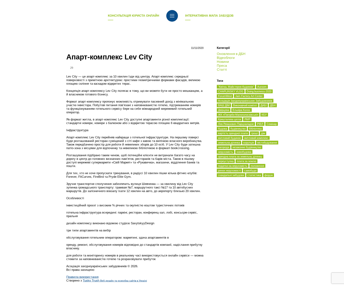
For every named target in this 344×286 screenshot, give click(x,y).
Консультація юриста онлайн (133, 15)
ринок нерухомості (229, 170)
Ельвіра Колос (241, 110)
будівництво (238, 128)
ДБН (273, 105)
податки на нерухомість (232, 165)
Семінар (272, 123)
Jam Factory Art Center (249, 96)
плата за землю (246, 161)
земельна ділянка (229, 142)
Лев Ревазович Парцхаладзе (236, 123)
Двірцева (223, 110)
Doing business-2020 (259, 91)
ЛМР (247, 119)
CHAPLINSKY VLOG (230, 91)
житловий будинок (229, 137)
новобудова (243, 151)
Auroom (262, 86)
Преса (222, 65)
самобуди (250, 170)
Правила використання (82, 277)
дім (263, 133)
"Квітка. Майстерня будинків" (236, 86)
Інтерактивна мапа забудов (209, 15)
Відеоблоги (226, 58)
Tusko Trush (115, 280)
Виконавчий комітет (245, 105)
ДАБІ (264, 105)
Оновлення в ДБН (231, 54)
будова (222, 128)
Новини (223, 62)
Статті (222, 69)
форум (268, 175)
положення (257, 165)
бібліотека (255, 128)
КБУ (264, 114)
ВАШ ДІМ (224, 105)
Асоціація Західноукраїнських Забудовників (245, 100)
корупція (248, 142)
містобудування (267, 142)
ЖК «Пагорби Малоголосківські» (238, 114)
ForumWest (225, 96)
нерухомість (225, 151)
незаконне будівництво (247, 147)
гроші (254, 133)
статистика (254, 175)
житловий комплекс (256, 137)
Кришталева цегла (229, 119)
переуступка (225, 161)
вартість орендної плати (233, 133)
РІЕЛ (260, 123)
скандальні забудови (231, 175)
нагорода (223, 147)
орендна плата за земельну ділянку (240, 156)
